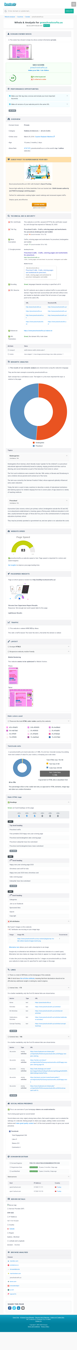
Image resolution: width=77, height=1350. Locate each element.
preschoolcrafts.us (38, 67)
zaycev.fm (13, 1294)
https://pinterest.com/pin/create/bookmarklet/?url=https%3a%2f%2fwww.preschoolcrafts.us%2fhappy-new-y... (48, 1080)
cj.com (12, 1290)
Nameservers (12, 1177)
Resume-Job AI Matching (42, 1317)
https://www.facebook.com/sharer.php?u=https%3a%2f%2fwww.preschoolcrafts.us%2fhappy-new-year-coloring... (48, 1054)
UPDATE (47, 25)
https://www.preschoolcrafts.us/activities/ (48, 1006)
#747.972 (27, 148)
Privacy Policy (45, 1326)
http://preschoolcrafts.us (33, 307)
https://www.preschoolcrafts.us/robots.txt (38, 331)
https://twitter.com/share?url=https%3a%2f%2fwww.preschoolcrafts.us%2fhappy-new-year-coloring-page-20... (48, 1062)
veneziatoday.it (14, 1285)
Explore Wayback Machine (44, 137)
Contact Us (38, 1321)
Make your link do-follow (38, 70)
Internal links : (15, 988)
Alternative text (14, 947)
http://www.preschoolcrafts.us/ (57, 307)
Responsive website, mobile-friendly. (21, 651)
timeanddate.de (15, 1269)
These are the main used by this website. (29, 721)
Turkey (59, 1187)
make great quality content (25, 1123)
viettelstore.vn (14, 1265)
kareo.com (13, 1281)
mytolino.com (14, 1261)
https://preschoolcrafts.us (34, 311)
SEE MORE (12, 110)
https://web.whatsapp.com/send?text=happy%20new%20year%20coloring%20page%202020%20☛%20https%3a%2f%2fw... (48, 1071)
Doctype (14, 647)
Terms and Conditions (34, 1326)
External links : (15, 1037)
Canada (11, 1229)
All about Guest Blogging (27, 1317)
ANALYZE (69, 11)
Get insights (12, 565)
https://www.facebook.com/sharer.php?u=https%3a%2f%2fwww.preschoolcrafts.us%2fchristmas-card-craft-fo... (48, 1088)
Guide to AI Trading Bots (57, 1317)
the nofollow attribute (27, 978)
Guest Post (16, 1317)
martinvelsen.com (15, 1273)
